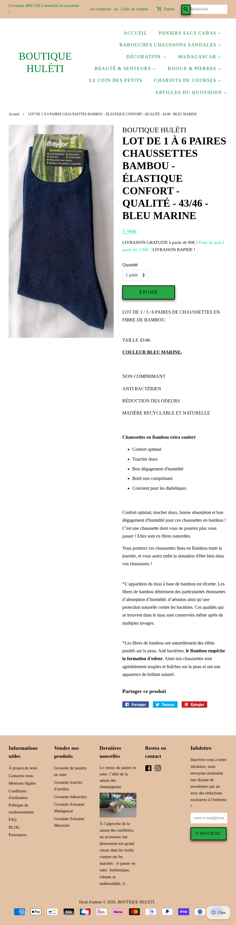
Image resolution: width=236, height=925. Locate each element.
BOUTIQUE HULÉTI (45, 62)
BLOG (14, 827)
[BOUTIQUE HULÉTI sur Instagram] (158, 769)
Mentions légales (22, 783)
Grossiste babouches (70, 797)
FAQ (12, 819)
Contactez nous (21, 776)
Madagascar (198, 56)
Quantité (130, 264)
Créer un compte (134, 9)
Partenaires (17, 835)
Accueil (135, 33)
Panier (169, 9)
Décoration (144, 56)
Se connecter (100, 9)
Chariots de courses (186, 80)
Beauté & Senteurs (124, 68)
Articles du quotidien (189, 92)
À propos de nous (23, 768)
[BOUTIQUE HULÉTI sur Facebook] (148, 769)
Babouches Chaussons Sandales (168, 44)
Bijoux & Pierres (193, 68)
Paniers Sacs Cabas (188, 33)
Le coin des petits (115, 80)
